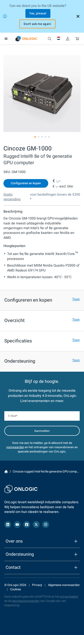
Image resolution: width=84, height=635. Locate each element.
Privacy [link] (37, 585)
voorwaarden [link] (15, 447)
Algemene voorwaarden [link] (64, 585)
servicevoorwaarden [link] (25, 601)
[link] (26, 38)
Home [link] (6, 471)
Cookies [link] (15, 589)
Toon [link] (76, 299)
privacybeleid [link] (69, 596)
